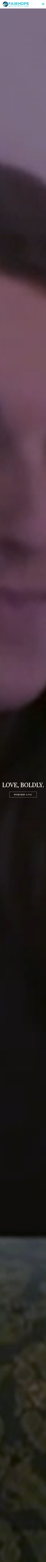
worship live (23, 794)
